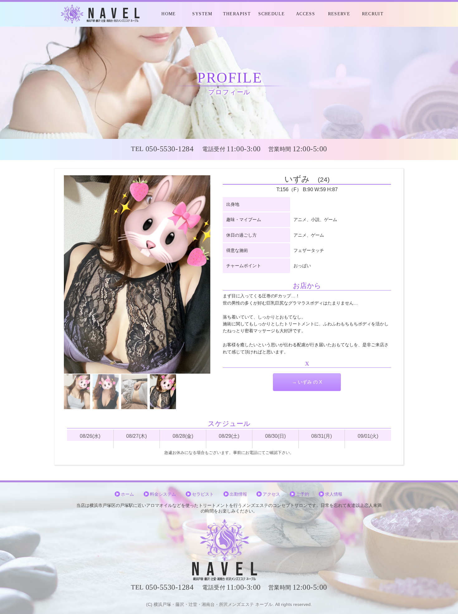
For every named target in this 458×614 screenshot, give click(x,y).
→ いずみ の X (307, 382)
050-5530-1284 (169, 149)
